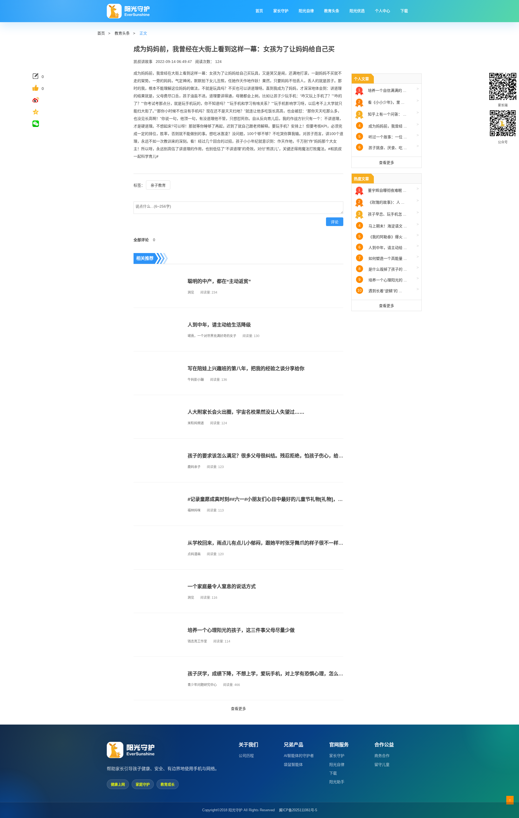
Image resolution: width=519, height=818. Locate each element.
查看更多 (238, 708)
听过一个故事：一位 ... (388, 136)
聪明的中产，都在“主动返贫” (219, 281)
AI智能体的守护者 (299, 755)
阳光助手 (336, 782)
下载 (333, 773)
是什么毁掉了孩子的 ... (388, 268)
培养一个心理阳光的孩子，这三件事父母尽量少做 (241, 630)
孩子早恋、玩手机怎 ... (388, 213)
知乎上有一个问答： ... (388, 113)
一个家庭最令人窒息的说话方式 (222, 586)
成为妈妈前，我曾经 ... (388, 125)
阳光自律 (336, 764)
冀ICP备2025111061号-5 (298, 810)
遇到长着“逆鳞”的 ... (388, 290)
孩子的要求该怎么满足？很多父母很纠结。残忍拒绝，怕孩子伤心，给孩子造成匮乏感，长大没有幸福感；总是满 (309, 456)
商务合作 (382, 755)
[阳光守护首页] (128, 11)
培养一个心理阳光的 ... (388, 279)
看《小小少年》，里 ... (388, 101)
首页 (101, 33)
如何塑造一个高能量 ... (388, 257)
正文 (143, 33)
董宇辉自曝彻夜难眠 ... (388, 189)
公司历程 (246, 755)
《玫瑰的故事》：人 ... (388, 201)
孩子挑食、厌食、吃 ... (388, 147)
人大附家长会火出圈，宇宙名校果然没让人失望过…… (246, 412)
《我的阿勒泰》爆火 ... (388, 236)
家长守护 (336, 755)
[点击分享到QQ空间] (40, 112)
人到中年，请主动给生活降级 (219, 325)
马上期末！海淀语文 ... (388, 225)
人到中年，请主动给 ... (388, 247)
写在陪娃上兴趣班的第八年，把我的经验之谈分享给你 (246, 368)
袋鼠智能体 (293, 764)
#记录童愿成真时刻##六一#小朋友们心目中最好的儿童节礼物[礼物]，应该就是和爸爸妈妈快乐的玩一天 (299, 499)
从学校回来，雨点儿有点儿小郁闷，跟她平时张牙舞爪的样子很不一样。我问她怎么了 (280, 543)
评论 (334, 222)
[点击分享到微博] (40, 100)
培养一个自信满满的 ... (388, 89)
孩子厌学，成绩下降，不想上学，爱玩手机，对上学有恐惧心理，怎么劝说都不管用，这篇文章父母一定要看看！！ (312, 673)
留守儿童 (382, 764)
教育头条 (122, 33)
